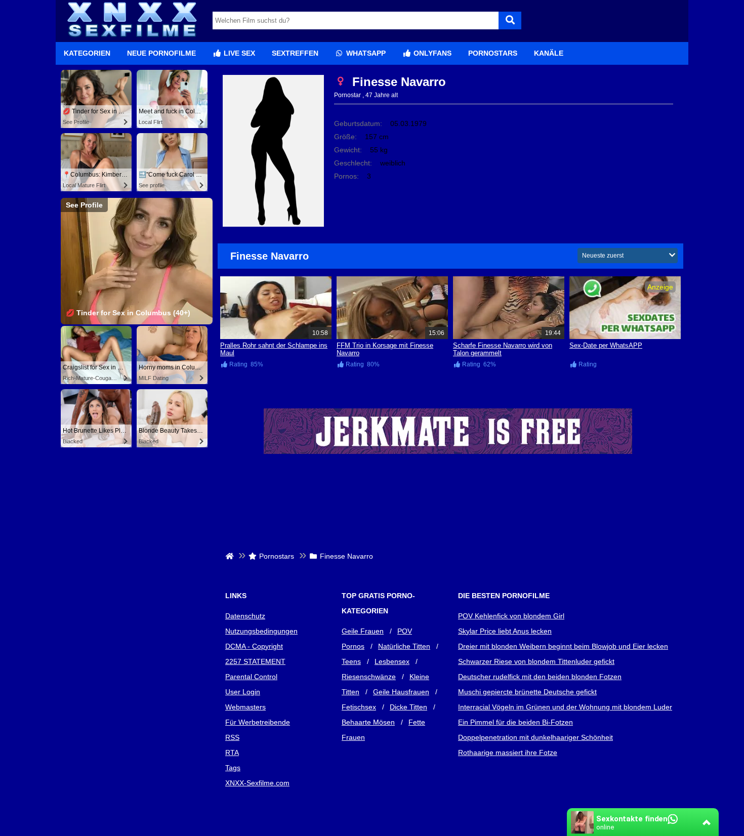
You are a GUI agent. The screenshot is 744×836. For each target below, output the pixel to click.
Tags (232, 768)
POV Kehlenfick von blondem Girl (511, 616)
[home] (230, 556)
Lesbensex (392, 661)
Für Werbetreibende (257, 722)
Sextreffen (295, 53)
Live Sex (238, 53)
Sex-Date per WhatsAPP (605, 345)
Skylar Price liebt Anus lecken (505, 631)
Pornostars (492, 53)
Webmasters (245, 707)
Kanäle (548, 53)
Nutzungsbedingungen (261, 631)
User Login (242, 692)
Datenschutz (245, 616)
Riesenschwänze (369, 677)
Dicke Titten (408, 707)
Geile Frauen (363, 631)
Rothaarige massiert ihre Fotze (507, 752)
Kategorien (87, 53)
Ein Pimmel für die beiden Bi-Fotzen (515, 722)
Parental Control (251, 677)
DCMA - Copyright (254, 646)
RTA (232, 752)
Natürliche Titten (404, 646)
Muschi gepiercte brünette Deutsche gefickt (527, 692)
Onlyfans (431, 53)
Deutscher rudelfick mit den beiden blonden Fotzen (540, 677)
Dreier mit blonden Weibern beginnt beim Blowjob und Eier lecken (563, 646)
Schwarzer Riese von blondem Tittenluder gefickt (536, 661)
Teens (351, 661)
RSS (232, 737)
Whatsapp (365, 53)
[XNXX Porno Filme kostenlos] (132, 38)
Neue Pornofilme (161, 53)
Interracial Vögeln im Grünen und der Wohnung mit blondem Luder (565, 707)
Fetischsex (359, 707)
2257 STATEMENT (255, 661)
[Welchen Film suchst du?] (510, 20)
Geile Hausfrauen (401, 692)
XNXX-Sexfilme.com (257, 783)
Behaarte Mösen (368, 722)
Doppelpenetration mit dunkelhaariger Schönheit (535, 737)
